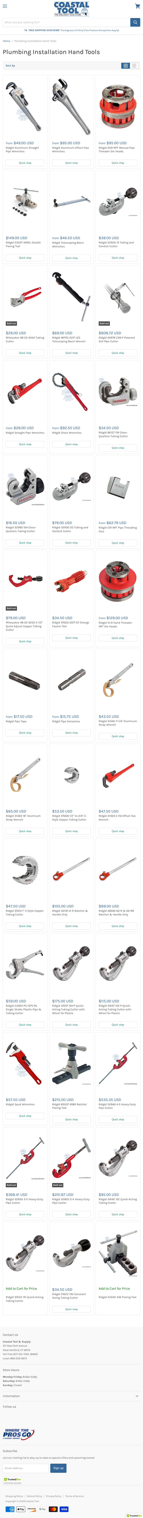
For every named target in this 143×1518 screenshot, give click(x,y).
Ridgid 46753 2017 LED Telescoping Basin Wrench (68, 339)
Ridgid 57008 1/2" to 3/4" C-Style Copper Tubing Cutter (69, 817)
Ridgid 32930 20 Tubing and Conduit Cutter (70, 529)
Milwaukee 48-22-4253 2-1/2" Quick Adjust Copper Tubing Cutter (24, 626)
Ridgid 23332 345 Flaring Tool (117, 1297)
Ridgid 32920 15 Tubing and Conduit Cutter (116, 244)
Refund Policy (34, 1496)
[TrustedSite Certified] (12, 1481)
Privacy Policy (53, 1496)
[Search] (135, 22)
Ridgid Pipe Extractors (66, 721)
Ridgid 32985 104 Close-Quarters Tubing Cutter (21, 529)
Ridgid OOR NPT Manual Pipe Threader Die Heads (117, 149)
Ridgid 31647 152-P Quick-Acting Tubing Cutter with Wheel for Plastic (115, 1009)
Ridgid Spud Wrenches (20, 1104)
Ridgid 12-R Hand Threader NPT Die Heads (115, 624)
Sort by (10, 65)
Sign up (58, 1468)
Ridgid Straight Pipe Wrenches (25, 432)
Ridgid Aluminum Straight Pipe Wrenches (22, 149)
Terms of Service (74, 1496)
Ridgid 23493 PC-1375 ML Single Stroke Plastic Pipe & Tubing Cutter (23, 1009)
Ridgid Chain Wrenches (67, 432)
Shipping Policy (14, 1496)
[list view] (134, 66)
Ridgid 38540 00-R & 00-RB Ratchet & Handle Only (116, 912)
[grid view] (125, 66)
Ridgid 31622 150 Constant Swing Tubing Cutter (69, 1296)
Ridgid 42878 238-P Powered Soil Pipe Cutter (117, 339)
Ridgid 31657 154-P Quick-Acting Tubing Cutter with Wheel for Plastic (68, 1009)
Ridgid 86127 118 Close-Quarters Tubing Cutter (113, 434)
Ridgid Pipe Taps (16, 721)
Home (6, 41)
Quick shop (25, 163)
